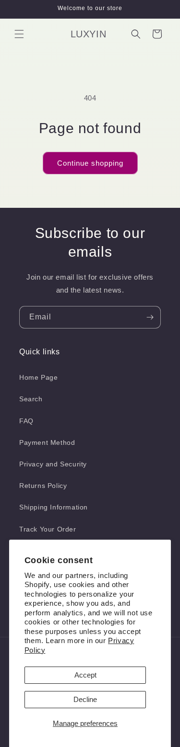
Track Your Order (47, 529)
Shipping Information (53, 507)
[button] (19, 34)
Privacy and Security (53, 464)
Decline (85, 699)
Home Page (38, 377)
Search (31, 399)
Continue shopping (90, 163)
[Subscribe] (149, 317)
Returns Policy (43, 485)
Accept (85, 675)
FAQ (26, 421)
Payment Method (47, 442)
